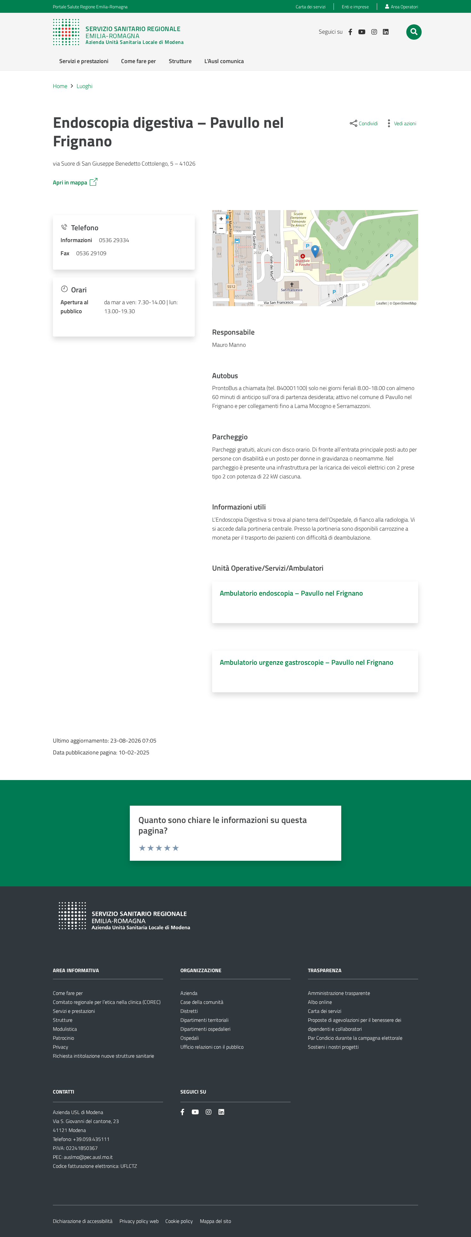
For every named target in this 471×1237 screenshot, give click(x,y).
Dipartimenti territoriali (204, 1020)
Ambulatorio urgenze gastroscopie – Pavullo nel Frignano (306, 662)
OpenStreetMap (405, 303)
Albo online (320, 1002)
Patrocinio (63, 1038)
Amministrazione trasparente (339, 993)
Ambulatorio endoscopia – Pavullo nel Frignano (291, 593)
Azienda (188, 993)
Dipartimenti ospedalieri (205, 1029)
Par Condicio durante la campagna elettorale (355, 1038)
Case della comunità (201, 1002)
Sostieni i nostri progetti (333, 1047)
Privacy (60, 1047)
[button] (414, 31)
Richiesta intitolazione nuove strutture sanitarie (103, 1056)
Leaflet (381, 303)
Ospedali (189, 1038)
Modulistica (65, 1029)
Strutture (62, 1020)
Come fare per (68, 993)
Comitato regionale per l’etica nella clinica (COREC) (107, 1002)
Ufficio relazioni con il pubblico (212, 1047)
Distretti (189, 1011)
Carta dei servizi (324, 1011)
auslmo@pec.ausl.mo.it (88, 1157)
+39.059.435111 (91, 1139)
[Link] (121, 32)
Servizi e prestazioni (74, 1011)
